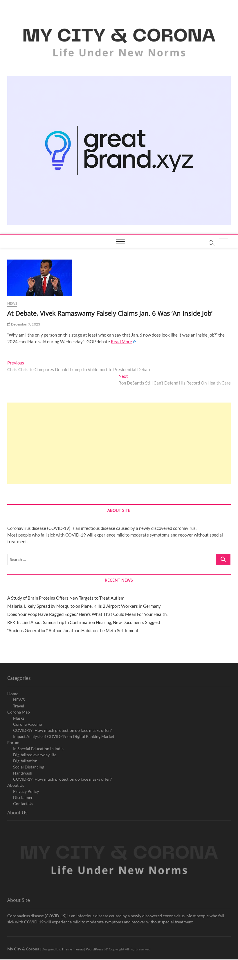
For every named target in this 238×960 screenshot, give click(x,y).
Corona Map (18, 711)
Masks (18, 718)
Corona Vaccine (27, 724)
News (12, 303)
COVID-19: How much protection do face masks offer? (62, 730)
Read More (121, 341)
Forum (13, 742)
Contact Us (23, 803)
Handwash (22, 772)
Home (12, 693)
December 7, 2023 (25, 324)
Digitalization (25, 760)
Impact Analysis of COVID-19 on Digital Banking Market (63, 736)
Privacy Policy (26, 791)
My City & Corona (23, 948)
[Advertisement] (119, 443)
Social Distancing (28, 766)
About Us (15, 785)
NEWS (19, 699)
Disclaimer (23, 797)
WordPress (94, 949)
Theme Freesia (73, 949)
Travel (18, 705)
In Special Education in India (38, 748)
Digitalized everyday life (34, 754)
